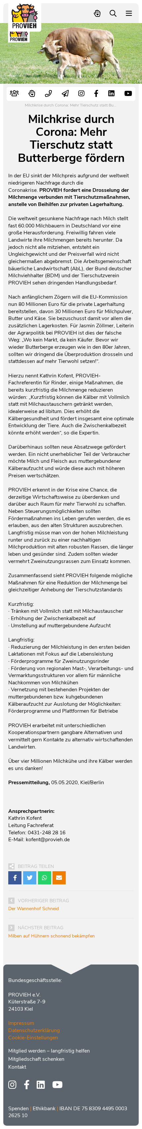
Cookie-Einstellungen (33, 1037)
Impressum (21, 1023)
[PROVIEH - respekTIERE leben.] (25, 25)
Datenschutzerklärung (34, 1030)
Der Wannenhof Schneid (33, 909)
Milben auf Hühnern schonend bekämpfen (51, 936)
